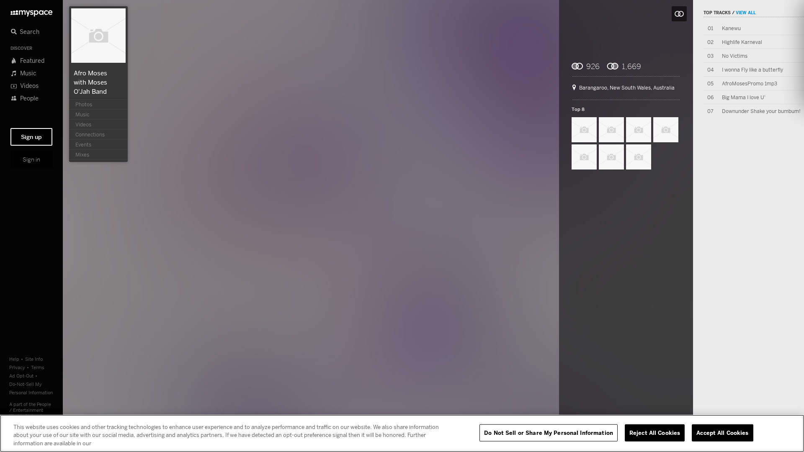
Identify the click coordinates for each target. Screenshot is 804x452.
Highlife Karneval (742, 42)
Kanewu (731, 28)
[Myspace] (31, 11)
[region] (402, 433)
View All (746, 12)
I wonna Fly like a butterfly (752, 69)
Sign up (31, 137)
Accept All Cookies (722, 432)
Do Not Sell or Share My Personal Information (548, 432)
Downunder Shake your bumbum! (761, 111)
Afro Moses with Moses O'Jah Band (90, 82)
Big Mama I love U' (743, 97)
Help (14, 359)
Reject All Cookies (654, 432)
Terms (37, 367)
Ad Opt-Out (21, 375)
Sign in (31, 159)
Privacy (17, 367)
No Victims (734, 55)
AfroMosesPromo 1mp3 (749, 83)
